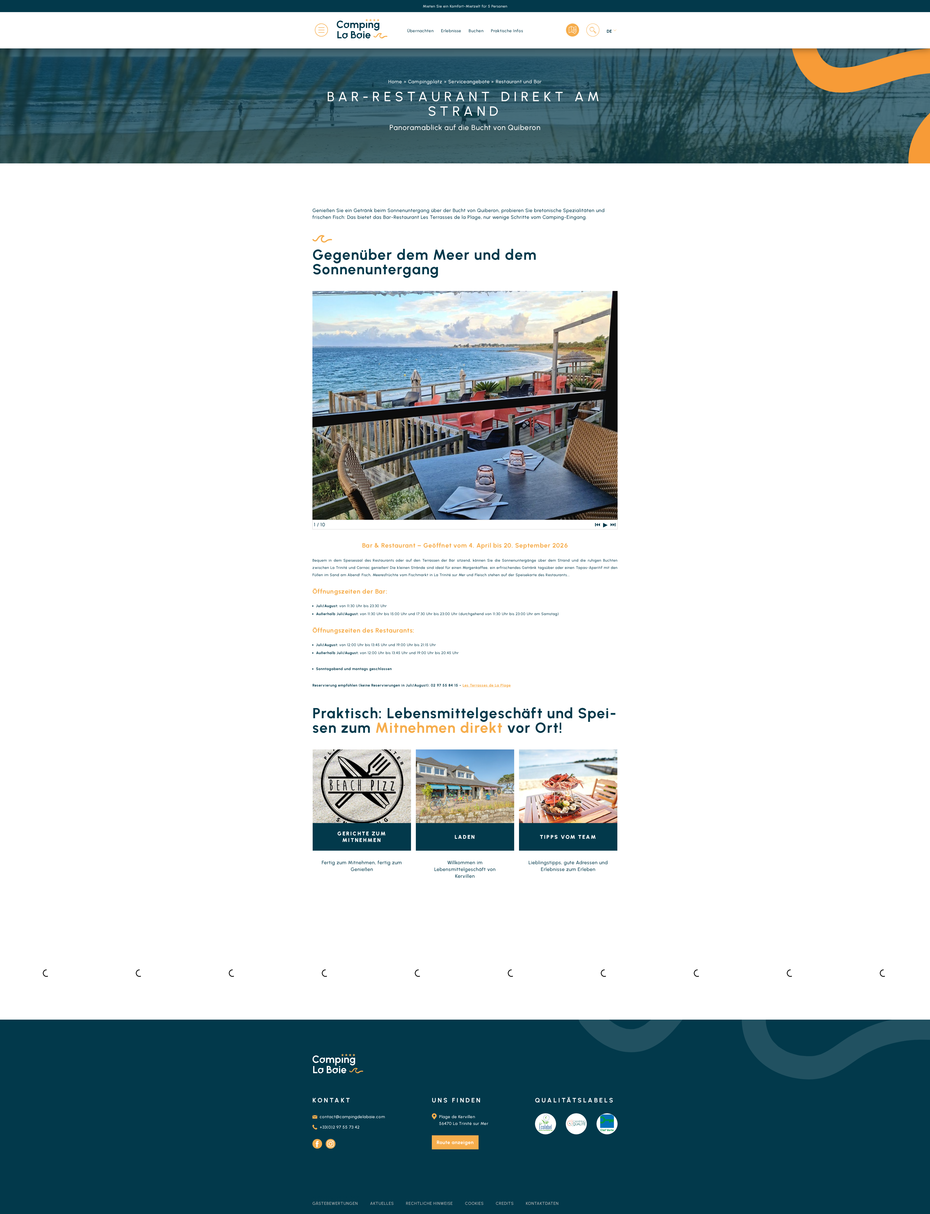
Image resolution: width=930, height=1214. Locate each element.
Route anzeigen (455, 1142)
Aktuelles (382, 1203)
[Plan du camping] (572, 30)
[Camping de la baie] (362, 29)
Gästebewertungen (335, 1203)
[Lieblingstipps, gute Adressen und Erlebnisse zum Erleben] (568, 786)
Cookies (474, 1203)
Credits (505, 1203)
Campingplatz (425, 81)
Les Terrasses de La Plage (487, 685)
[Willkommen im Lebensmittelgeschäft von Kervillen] (465, 786)
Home (395, 81)
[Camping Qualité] (576, 1124)
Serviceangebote (469, 81)
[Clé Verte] (607, 1124)
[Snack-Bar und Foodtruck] (362, 786)
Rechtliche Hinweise (429, 1203)
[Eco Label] (545, 1124)
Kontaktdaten (542, 1203)
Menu (321, 30)
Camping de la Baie (335, 1196)
